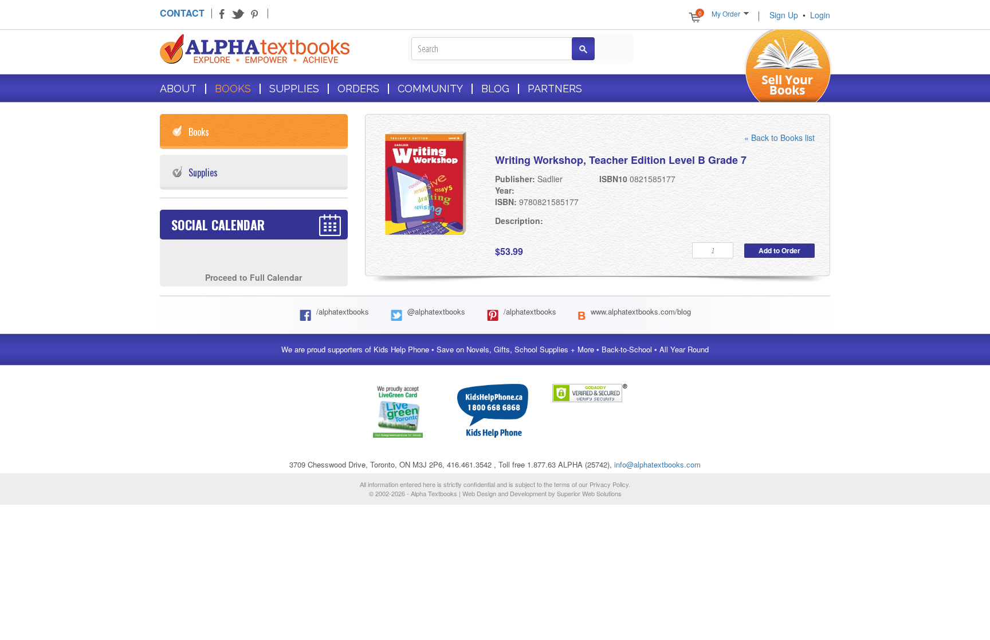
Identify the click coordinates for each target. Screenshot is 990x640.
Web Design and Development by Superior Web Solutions (542, 493)
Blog (495, 89)
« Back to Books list (779, 137)
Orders (358, 89)
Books (233, 89)
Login (820, 15)
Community (430, 89)
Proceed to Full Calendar (253, 277)
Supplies (294, 89)
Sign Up (783, 15)
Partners (555, 89)
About (178, 89)
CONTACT (182, 12)
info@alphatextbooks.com (657, 464)
